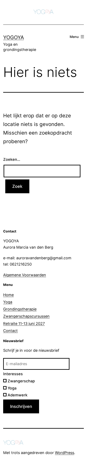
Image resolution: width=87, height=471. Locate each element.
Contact (10, 330)
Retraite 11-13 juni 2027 (24, 323)
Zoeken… (11, 159)
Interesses (13, 374)
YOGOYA (13, 37)
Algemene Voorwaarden (24, 275)
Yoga (7, 302)
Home (8, 295)
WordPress (64, 452)
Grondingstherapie (20, 309)
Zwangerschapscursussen (26, 316)
